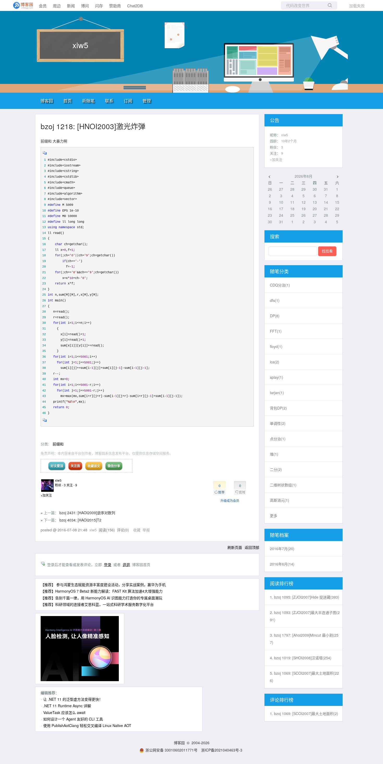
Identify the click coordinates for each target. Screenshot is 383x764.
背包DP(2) (278, 408)
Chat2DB (135, 5)
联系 (109, 101)
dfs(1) (275, 300)
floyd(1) (276, 346)
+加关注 (46, 495)
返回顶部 (252, 547)
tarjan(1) (277, 392)
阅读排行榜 (281, 583)
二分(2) (276, 469)
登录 (107, 564)
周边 (57, 5)
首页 (67, 101)
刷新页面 (234, 547)
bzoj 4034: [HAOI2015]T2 (80, 520)
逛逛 (126, 564)
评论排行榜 (281, 699)
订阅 (128, 101)
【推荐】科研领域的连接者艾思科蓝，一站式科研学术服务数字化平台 (97, 604)
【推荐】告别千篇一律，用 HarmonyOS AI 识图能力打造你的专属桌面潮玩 (101, 597)
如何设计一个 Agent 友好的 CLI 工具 (73, 719)
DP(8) (275, 315)
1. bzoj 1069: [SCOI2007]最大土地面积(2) (304, 713)
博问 (85, 5)
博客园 (46, 101)
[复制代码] (44, 154)
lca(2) (274, 361)
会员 (43, 5)
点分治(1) (278, 438)
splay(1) (276, 377)
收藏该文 (94, 465)
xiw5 (80, 45)
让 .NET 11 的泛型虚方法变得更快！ (73, 699)
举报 (146, 529)
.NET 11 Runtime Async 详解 (67, 705)
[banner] (20, 5)
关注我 (75, 465)
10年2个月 (289, 140)
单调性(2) (278, 423)
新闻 (71, 5)
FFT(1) (276, 331)
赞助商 (115, 5)
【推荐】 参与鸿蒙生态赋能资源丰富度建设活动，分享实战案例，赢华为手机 (103, 584)
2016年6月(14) (282, 564)
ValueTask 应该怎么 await (64, 712)
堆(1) (274, 454)
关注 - (71, 485)
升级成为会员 (229, 500)
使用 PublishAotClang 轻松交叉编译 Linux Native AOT (87, 725)
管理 (147, 101)
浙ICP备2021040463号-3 (221, 750)
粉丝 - (60, 485)
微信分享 (114, 465)
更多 (273, 515)
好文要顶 (57, 465)
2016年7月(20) (282, 548)
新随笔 (88, 101)
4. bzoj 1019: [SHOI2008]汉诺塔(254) (300, 657)
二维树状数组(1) (283, 484)
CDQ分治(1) (280, 285)
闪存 (99, 5)
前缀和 (58, 443)
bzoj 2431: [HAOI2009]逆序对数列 (87, 512)
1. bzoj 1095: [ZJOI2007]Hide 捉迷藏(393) (304, 597)
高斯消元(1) (279, 500)
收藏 (136, 529)
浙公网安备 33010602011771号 (171, 750)
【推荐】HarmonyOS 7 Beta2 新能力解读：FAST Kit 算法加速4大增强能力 (102, 591)
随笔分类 (279, 271)
